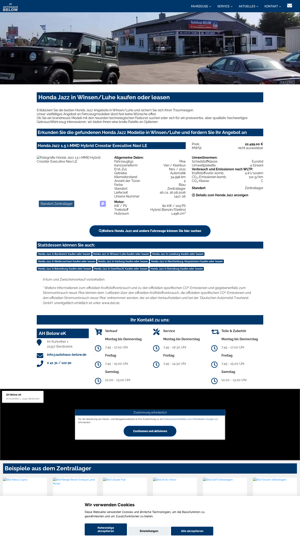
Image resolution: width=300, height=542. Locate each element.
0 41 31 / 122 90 (59, 363)
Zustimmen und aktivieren (150, 431)
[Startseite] (10, 6)
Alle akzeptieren (192, 531)
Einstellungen (149, 531)
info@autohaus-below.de (67, 355)
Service (223, 6)
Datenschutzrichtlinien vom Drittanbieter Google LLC (191, 419)
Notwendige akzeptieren (106, 529)
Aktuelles (247, 6)
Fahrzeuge (199, 6)
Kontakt (271, 6)
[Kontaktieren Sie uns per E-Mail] (289, 6)
